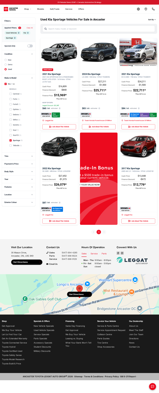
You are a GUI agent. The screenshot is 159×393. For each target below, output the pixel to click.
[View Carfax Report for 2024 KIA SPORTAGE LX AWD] (85, 114)
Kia (10, 84)
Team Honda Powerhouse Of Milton (98, 120)
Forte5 (16, 104)
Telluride (17, 145)
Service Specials (41, 334)
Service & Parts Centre (108, 326)
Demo (10, 65)
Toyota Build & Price (11, 363)
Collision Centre (104, 334)
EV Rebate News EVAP (79, 2)
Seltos (16, 120)
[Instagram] (122, 253)
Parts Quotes (103, 338)
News (131, 342)
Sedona (17, 115)
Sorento (17, 125)
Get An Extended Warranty (14, 338)
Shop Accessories (105, 347)
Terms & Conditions (93, 376)
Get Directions (20, 262)
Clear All (30, 28)
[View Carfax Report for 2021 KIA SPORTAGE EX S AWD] (138, 114)
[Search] (45, 28)
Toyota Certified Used (12, 351)
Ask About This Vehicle (60, 127)
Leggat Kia (49, 120)
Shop (26, 9)
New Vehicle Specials (44, 326)
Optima (17, 109)
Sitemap (78, 376)
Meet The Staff (136, 330)
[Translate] (138, 9)
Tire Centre (102, 342)
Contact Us (134, 347)
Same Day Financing (75, 326)
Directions (134, 338)
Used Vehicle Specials (44, 330)
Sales (84, 253)
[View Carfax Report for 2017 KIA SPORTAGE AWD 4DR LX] (125, 209)
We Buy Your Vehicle (12, 330)
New (9, 60)
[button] (18, 54)
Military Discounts (42, 351)
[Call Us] (153, 9)
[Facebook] (118, 253)
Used (10, 69)
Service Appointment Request (111, 330)
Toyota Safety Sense (12, 355)
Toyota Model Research (13, 359)
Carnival (17, 94)
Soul (16, 130)
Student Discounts (42, 347)
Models (40, 9)
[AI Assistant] (152, 386)
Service (68, 9)
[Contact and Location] (146, 9)
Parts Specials (40, 338)
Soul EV (17, 135)
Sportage (18, 140)
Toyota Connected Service (14, 342)
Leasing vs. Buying (74, 338)
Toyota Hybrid (8, 347)
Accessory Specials (43, 342)
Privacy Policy (112, 376)
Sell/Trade (54, 9)
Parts (104, 253)
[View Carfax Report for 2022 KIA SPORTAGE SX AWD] (52, 209)
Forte (16, 99)
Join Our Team (136, 334)
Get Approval (8, 326)
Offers (81, 9)
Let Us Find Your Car (12, 334)
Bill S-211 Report (128, 376)
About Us (133, 326)
